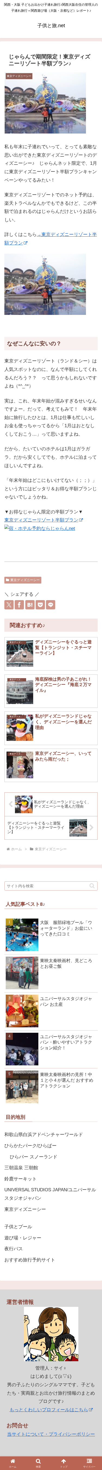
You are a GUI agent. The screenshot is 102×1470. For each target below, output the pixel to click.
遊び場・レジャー (22, 1237)
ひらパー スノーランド (33, 1156)
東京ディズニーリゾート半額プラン (41, 520)
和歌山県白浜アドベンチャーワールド (43, 1134)
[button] (92, 886)
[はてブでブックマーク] (30, 604)
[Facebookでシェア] (19, 604)
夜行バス (13, 1248)
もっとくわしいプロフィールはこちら (49, 1409)
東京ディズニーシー (25, 580)
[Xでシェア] (9, 604)
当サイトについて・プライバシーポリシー (51, 1434)
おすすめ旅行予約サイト (29, 1260)
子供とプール (18, 1226)
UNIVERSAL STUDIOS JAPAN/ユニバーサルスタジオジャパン (50, 1194)
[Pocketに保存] (40, 604)
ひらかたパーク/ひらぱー (30, 1145)
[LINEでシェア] (50, 604)
